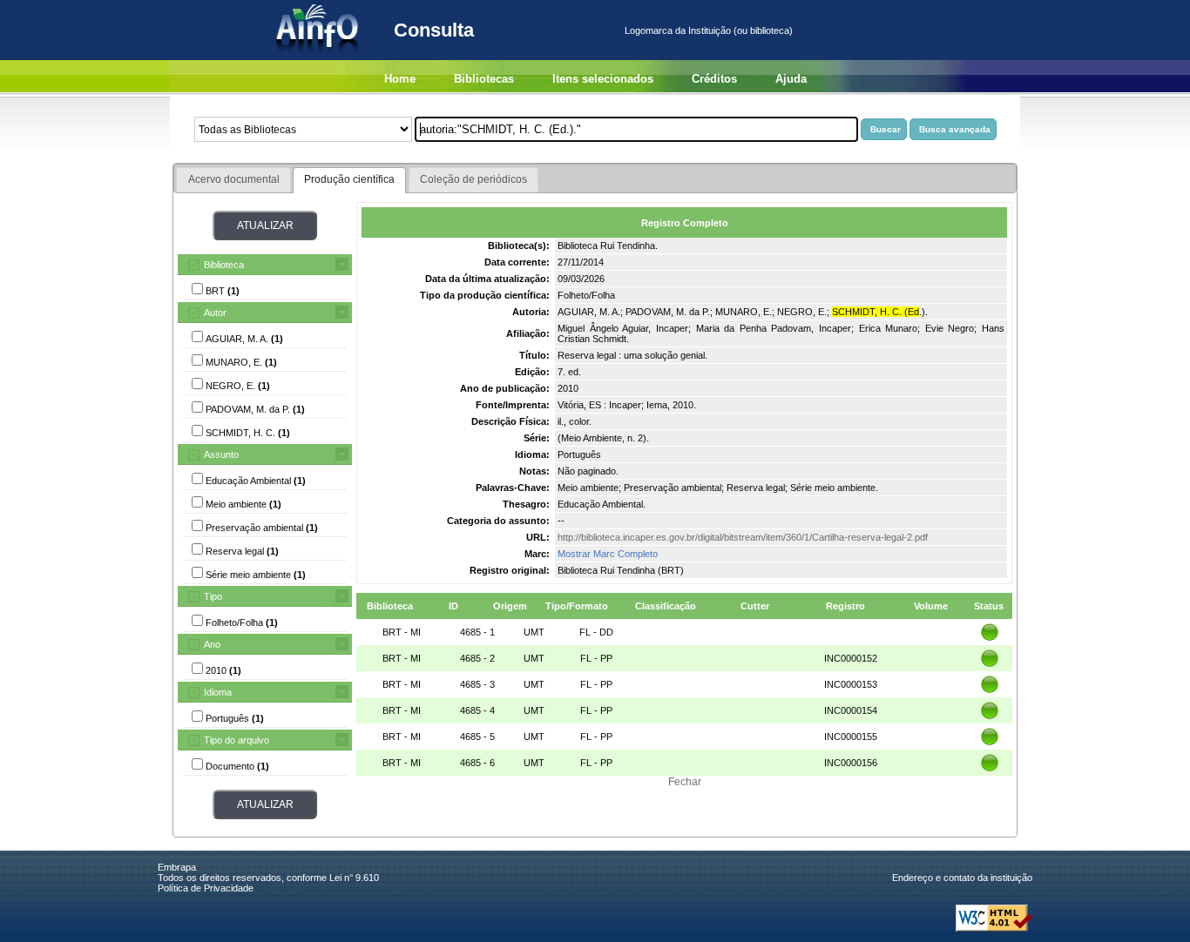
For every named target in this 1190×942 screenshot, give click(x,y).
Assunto (221, 454)
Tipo (213, 596)
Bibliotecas (484, 78)
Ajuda (791, 78)
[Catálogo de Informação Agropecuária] (318, 56)
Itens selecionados (602, 78)
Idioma (218, 692)
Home (400, 78)
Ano (212, 644)
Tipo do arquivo (236, 740)
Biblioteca (224, 264)
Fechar (684, 782)
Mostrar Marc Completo (608, 553)
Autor (215, 312)
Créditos (714, 78)
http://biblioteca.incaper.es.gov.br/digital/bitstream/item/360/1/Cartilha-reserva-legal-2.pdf (743, 537)
